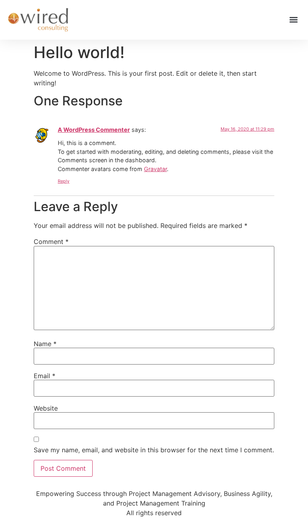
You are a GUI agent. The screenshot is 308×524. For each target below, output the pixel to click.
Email (44, 376)
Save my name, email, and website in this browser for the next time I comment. (154, 450)
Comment (51, 241)
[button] (293, 19)
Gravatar (155, 168)
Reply (63, 181)
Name (45, 344)
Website (46, 408)
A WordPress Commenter (94, 129)
